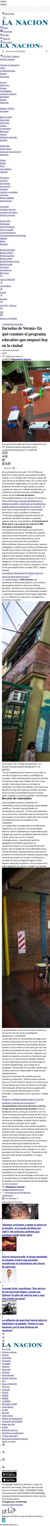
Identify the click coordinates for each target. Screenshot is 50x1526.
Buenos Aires (6, 117)
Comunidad (5, 128)
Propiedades (6, 91)
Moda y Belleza (7, 198)
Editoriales (5, 146)
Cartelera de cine (8, 209)
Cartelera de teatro (8, 212)
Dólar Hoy (4, 85)
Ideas (2, 241)
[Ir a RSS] (3, 1467)
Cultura (3, 125)
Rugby (3, 163)
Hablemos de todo (8, 137)
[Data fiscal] (3, 1521)
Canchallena (5, 169)
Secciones (7, 31)
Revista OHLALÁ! (7, 250)
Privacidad (18, 1504)
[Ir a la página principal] (25, 24)
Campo (3, 88)
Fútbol (3, 160)
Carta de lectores (8, 232)
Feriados (4, 189)
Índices (3, 99)
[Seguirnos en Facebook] (3, 1445)
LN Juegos (4, 177)
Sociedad (18, 324)
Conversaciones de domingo (13, 235)
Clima (2, 68)
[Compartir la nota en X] (6, 463)
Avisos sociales (7, 229)
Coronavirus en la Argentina (18, 1192)
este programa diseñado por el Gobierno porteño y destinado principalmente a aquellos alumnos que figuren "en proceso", (24, 504)
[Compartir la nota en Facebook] (3, 463)
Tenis (2, 166)
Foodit (6, 35)
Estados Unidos (7, 108)
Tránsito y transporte (9, 65)
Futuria (3, 82)
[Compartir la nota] (3, 456)
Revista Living (6, 258)
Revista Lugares (7, 255)
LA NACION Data (7, 71)
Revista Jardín (6, 264)
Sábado (3, 238)
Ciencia (3, 134)
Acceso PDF (5, 221)
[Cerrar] (41, 46)
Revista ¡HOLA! (6, 252)
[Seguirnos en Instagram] (3, 1460)
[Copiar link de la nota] (3, 460)
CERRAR (3, 2)
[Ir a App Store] (9, 1481)
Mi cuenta (7, 42)
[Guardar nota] (3, 453)
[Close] (3, 1334)
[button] (25, 182)
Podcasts (4, 195)
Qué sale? (4, 206)
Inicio (5, 28)
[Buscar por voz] (46, 51)
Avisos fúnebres (7, 226)
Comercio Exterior (8, 94)
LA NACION (7, 324)
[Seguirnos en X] (3, 1452)
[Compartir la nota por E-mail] (9, 463)
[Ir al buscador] (4, 17)
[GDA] (9, 1513)
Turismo (4, 180)
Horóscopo (5, 186)
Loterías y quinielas (9, 192)
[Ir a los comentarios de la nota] (6, 453)
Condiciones (7, 1504)
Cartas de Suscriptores (10, 151)
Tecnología (5, 183)
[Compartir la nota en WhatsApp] (6, 456)
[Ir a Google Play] (9, 1476)
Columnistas (5, 149)
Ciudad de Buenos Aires (13, 1189)
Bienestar (4, 131)
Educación (4, 123)
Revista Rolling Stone (9, 261)
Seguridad (4, 120)
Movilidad (4, 97)
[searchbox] (24, 51)
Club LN (6, 38)
